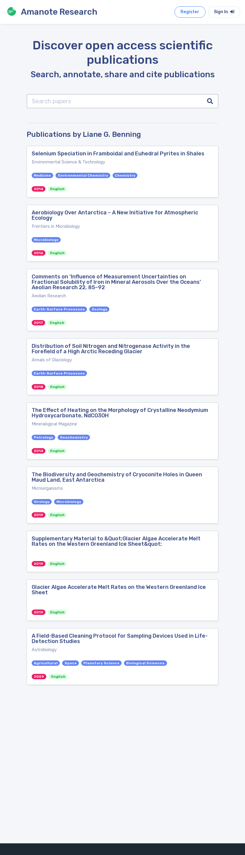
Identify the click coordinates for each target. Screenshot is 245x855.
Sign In (221, 11)
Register (189, 11)
